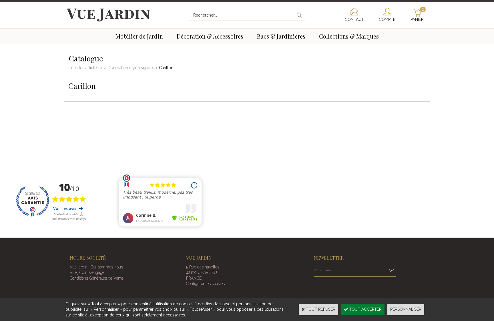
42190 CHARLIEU (201, 272)
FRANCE (194, 278)
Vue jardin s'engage (87, 272)
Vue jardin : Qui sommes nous (96, 267)
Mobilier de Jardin (139, 36)
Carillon (166, 67)
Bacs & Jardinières (281, 36)
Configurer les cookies (205, 283)
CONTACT (354, 19)
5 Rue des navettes (202, 267)
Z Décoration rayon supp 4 (129, 67)
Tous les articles (84, 67)
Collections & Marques (349, 36)
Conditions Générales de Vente (97, 278)
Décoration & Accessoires (210, 36)
